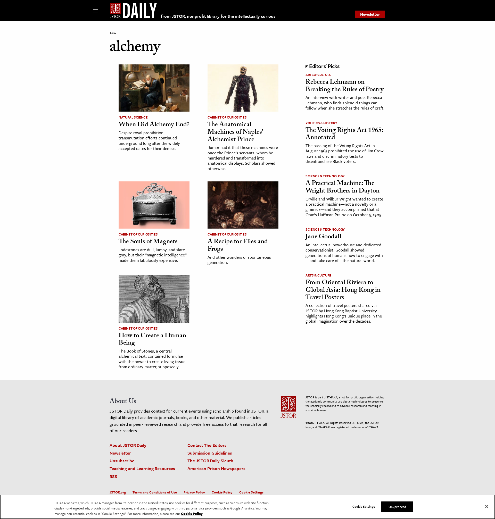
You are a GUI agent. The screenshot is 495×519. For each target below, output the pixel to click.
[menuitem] (370, 14)
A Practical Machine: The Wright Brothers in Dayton (343, 187)
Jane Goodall (323, 237)
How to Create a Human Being (152, 340)
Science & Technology (325, 176)
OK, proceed (397, 506)
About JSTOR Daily (128, 445)
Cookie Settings (251, 492)
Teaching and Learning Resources (142, 468)
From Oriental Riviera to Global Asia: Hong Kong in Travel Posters (343, 291)
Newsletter (370, 14)
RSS (113, 476)
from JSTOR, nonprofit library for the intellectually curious (218, 16)
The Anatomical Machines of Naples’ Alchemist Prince (235, 133)
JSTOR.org (118, 492)
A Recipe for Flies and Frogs (238, 246)
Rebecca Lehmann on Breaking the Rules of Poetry (344, 86)
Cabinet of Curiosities (227, 117)
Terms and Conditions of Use (155, 492)
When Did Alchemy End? (154, 125)
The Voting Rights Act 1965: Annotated (344, 134)
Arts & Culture (318, 74)
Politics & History (321, 122)
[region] (247, 507)
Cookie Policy (222, 492)
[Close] (486, 506)
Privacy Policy (194, 492)
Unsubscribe (122, 460)
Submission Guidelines (209, 453)
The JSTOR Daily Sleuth (210, 460)
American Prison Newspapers (216, 468)
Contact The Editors (207, 445)
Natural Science (133, 117)
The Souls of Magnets (148, 242)
